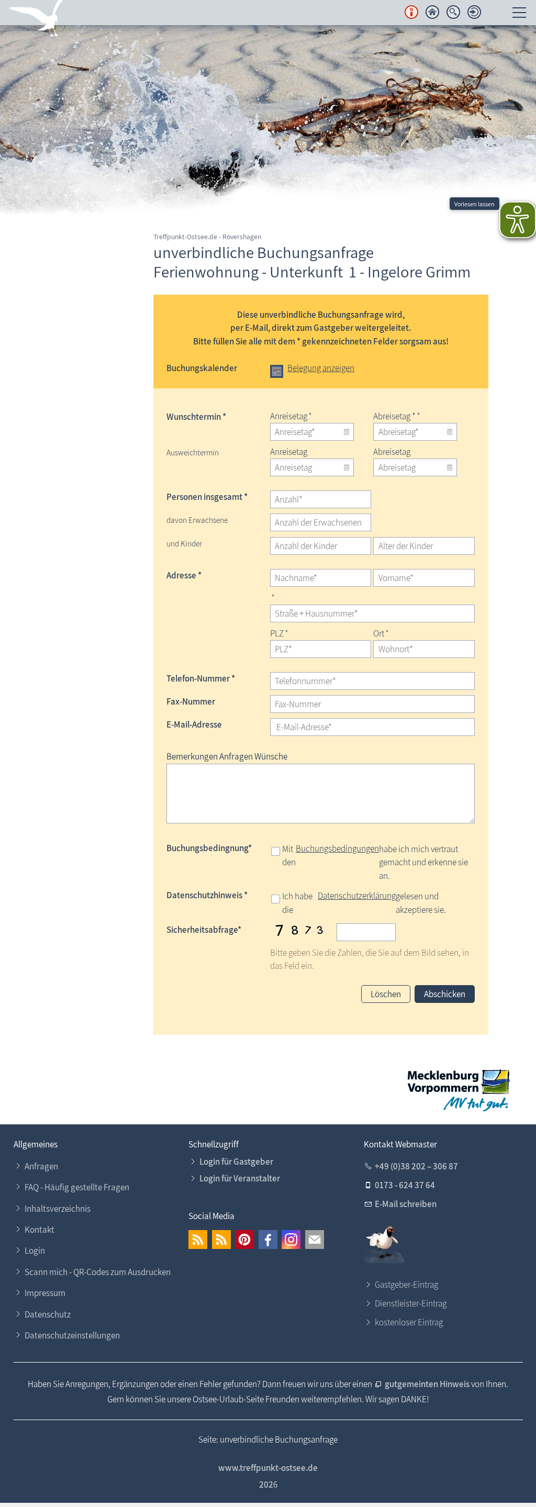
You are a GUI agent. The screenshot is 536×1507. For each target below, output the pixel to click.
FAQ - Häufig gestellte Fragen (77, 1187)
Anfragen (41, 1166)
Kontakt (39, 1229)
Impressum (45, 1293)
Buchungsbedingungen (337, 848)
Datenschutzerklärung (357, 895)
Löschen (386, 994)
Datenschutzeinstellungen (72, 1335)
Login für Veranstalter (239, 1178)
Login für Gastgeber (236, 1161)
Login (35, 1250)
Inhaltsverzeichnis (58, 1208)
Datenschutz (48, 1314)
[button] (197, 1239)
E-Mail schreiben (406, 1204)
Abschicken (444, 994)
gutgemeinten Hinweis (428, 1384)
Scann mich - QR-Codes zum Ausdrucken (98, 1272)
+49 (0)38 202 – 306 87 (416, 1166)
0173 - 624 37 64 (405, 1185)
